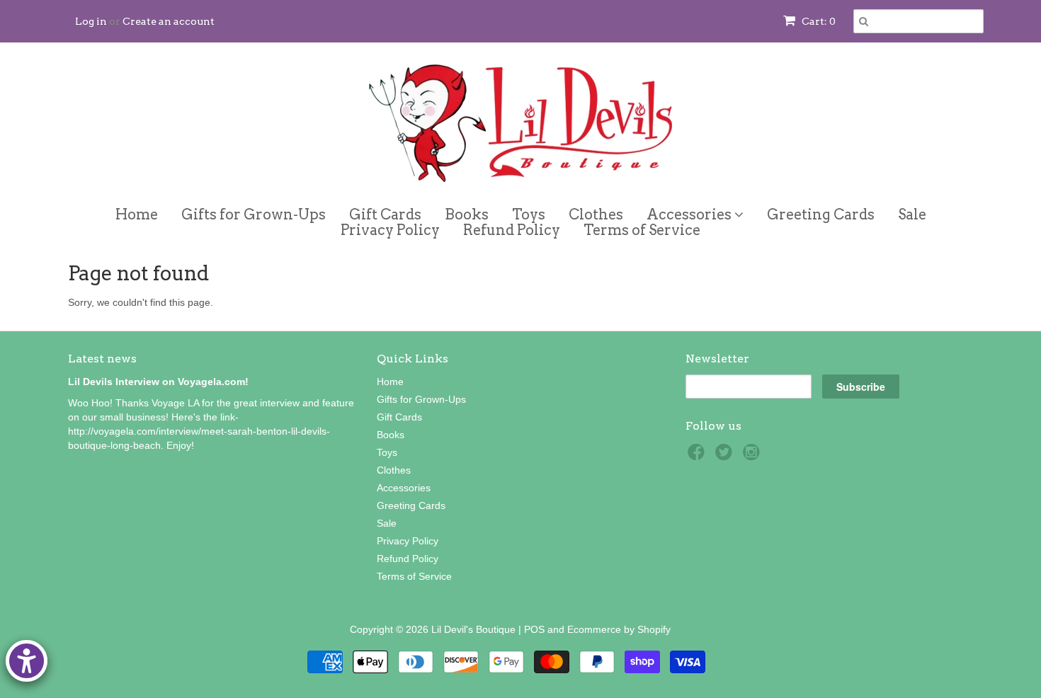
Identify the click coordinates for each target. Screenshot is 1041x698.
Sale (912, 214)
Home (136, 214)
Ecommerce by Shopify (619, 629)
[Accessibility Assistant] (26, 660)
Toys (528, 214)
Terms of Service (642, 230)
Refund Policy (511, 230)
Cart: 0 (818, 21)
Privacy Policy (390, 230)
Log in (91, 21)
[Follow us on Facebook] (698, 456)
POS (534, 629)
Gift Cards (385, 214)
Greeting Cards (821, 214)
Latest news (102, 358)
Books (467, 214)
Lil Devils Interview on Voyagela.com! (158, 381)
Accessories (690, 212)
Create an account (169, 21)
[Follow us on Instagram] (753, 456)
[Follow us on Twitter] (725, 456)
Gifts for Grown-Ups (253, 214)
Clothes (596, 214)
